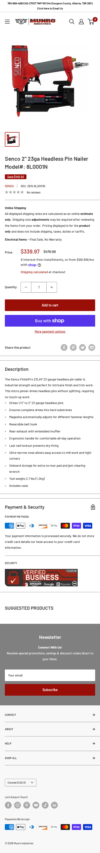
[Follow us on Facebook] (8, 805)
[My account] (81, 21)
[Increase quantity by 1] (52, 287)
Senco (9, 186)
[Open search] (72, 21)
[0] (91, 22)
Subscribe (50, 690)
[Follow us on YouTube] (36, 805)
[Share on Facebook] (64, 347)
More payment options (50, 331)
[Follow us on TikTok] (45, 805)
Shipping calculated (34, 272)
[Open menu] (7, 22)
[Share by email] (91, 347)
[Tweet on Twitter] (82, 347)
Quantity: (11, 287)
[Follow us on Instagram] (17, 805)
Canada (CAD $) (16, 782)
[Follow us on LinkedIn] (54, 805)
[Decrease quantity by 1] (26, 287)
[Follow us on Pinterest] (26, 805)
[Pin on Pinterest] (73, 347)
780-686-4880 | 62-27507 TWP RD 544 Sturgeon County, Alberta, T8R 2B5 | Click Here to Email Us (50, 6)
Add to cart (50, 305)
